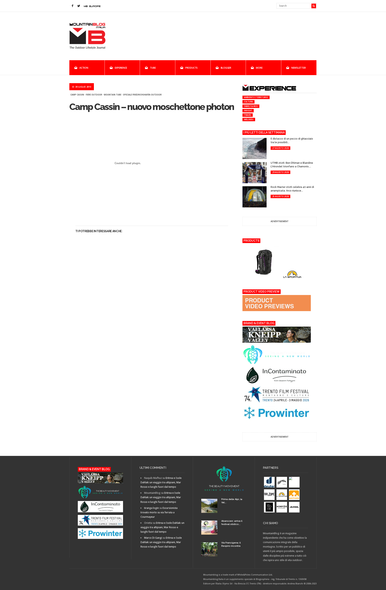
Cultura (248, 101)
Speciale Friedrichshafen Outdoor (142, 94)
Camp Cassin (77, 94)
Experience (121, 67)
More (259, 67)
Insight (248, 110)
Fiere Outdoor (94, 94)
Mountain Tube (112, 94)
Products (191, 67)
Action (83, 67)
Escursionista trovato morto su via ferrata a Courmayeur (159, 512)
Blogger (226, 67)
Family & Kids (251, 106)
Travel (247, 115)
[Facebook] (72, 6)
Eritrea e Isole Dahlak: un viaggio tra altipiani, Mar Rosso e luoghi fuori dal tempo (161, 482)
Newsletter (298, 67)
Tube (153, 67)
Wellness (249, 119)
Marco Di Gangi (153, 537)
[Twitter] (79, 6)
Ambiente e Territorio (256, 97)
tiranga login (151, 507)
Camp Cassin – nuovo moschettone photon (151, 106)
